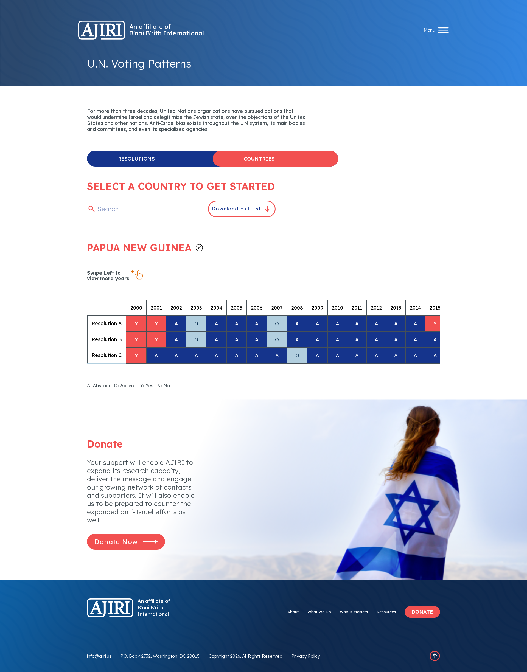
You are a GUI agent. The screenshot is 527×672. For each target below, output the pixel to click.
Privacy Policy (305, 656)
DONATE (422, 612)
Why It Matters (354, 611)
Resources (386, 611)
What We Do (319, 611)
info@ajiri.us (99, 656)
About (293, 611)
